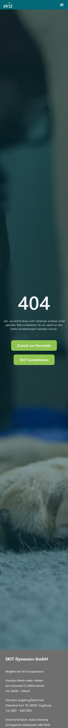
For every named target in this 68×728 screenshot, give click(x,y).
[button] (62, 5)
